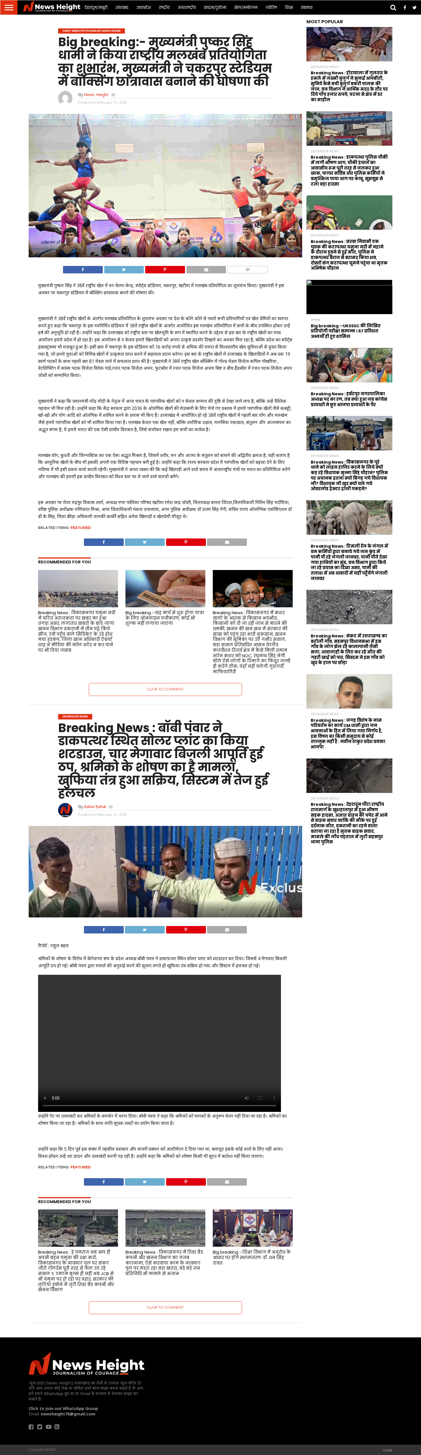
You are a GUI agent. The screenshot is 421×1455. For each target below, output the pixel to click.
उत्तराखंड (122, 7)
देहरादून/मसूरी (95, 7)
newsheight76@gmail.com (68, 1414)
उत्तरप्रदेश (144, 7)
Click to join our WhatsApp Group (63, 1408)
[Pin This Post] (165, 268)
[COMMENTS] (247, 268)
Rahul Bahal (95, 806)
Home (387, 1450)
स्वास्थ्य (306, 7)
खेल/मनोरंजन (245, 7)
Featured (80, 528)
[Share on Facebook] (83, 268)
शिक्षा (289, 7)
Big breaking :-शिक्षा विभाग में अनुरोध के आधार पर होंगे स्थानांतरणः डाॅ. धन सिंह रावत (252, 1257)
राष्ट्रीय (164, 7)
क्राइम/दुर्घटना (215, 7)
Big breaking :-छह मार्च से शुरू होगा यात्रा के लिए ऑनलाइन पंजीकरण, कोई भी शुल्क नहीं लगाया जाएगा (164, 618)
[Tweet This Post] (124, 268)
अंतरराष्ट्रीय (187, 7)
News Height (96, 94)
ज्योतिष (271, 7)
